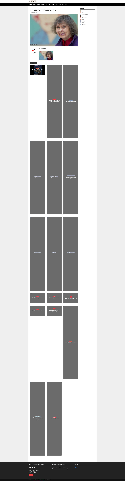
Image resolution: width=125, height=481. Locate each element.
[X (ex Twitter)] (77, 467)
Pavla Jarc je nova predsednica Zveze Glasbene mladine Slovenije (54, 101)
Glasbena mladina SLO (34, 12)
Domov (30, 4)
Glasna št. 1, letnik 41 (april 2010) (37, 310)
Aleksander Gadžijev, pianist (37, 253)
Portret (42, 4)
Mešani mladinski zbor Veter (54, 253)
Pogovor (38, 4)
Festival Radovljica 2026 (54, 418)
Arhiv (56, 4)
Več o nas (31, 475)
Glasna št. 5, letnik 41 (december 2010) (37, 298)
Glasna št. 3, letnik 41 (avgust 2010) (54, 298)
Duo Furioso (37, 177)
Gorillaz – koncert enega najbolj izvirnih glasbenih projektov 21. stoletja (37, 418)
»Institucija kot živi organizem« (70, 342)
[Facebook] (75, 467)
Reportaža (48, 4)
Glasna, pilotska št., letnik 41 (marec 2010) (54, 311)
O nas (60, 4)
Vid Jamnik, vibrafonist (71, 253)
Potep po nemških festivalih (71, 101)
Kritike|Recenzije (37, 416)
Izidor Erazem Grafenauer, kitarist (71, 178)
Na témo (52, 4)
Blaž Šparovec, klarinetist (54, 177)
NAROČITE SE (64, 4)
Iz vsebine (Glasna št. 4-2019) (37, 69)
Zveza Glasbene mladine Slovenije (38, 479)
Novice (34, 4)
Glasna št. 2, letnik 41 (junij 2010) (71, 298)
